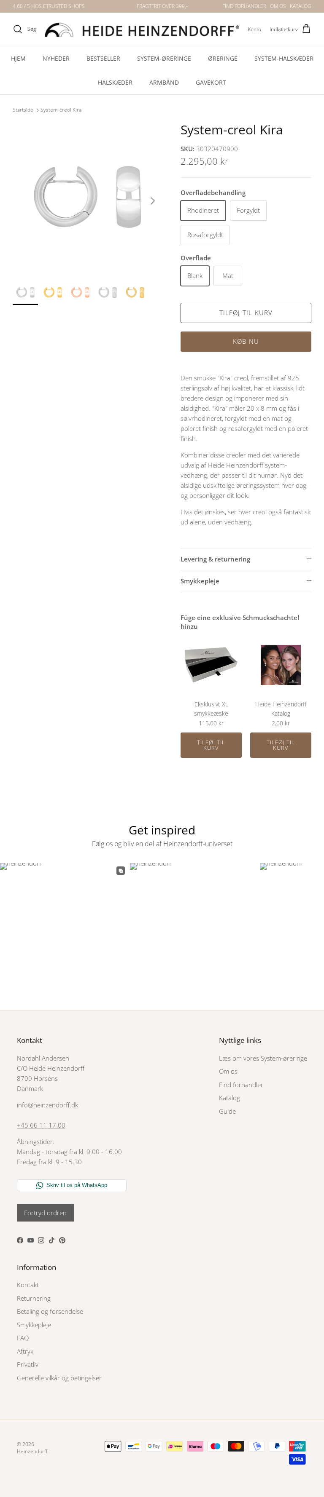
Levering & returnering (215, 559)
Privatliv (27, 1364)
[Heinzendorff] (141, 29)
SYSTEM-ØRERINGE (164, 58)
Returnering (34, 1298)
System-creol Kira (60, 110)
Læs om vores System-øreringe (263, 1058)
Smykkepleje (200, 581)
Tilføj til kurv (246, 312)
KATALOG (300, 6)
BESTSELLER (103, 58)
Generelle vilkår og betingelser (59, 1378)
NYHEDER (56, 58)
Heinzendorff (32, 1451)
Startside (23, 110)
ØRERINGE (223, 58)
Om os (228, 1071)
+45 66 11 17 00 (41, 1125)
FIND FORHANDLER (244, 6)
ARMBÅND (164, 82)
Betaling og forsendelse (50, 1311)
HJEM (18, 58)
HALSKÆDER (115, 82)
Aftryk (25, 1351)
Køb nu (246, 341)
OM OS (278, 6)
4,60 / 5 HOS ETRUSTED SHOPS (49, 6)
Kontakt (28, 1284)
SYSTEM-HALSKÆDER (283, 58)
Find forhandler (241, 1084)
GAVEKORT (211, 82)
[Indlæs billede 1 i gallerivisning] (87, 196)
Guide (227, 1111)
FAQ (23, 1338)
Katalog (229, 1097)
